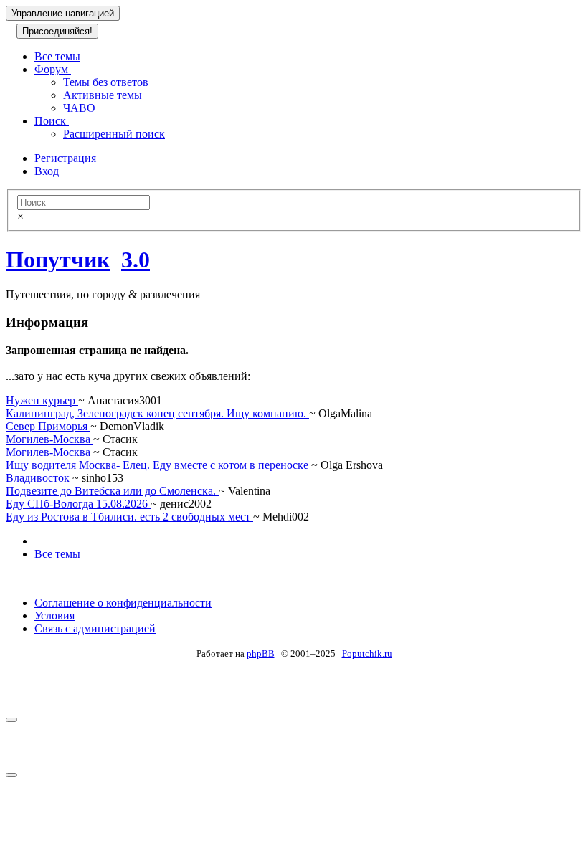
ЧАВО (79, 108)
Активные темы (102, 95)
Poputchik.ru (367, 653)
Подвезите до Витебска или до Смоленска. (112, 491)
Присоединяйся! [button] (57, 31)
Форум (52, 69)
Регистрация (65, 158)
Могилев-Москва (49, 439)
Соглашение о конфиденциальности (123, 603)
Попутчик (58, 259)
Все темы (57, 56)
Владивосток (39, 478)
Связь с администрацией (95, 628)
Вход (46, 171)
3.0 (135, 259)
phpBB (261, 653)
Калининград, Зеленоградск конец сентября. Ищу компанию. (157, 413)
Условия (54, 615)
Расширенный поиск (114, 134)
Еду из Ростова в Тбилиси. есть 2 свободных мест (129, 516)
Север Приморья (48, 426)
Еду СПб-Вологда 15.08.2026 (78, 504)
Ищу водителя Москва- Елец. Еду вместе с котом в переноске (158, 465)
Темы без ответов (105, 82)
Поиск (51, 121)
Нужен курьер (42, 400)
